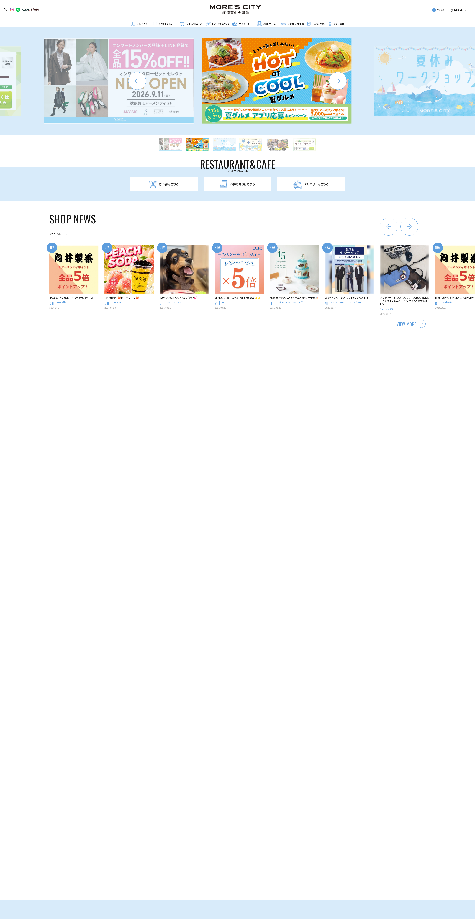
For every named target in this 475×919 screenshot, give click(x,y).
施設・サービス (270, 23)
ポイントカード (246, 23)
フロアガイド (143, 23)
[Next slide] (338, 81)
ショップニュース (194, 23)
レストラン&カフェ (220, 23)
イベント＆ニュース (167, 23)
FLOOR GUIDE (233, 622)
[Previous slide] (137, 81)
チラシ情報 (338, 23)
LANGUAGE (458, 10)
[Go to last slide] (388, 227)
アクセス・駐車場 (296, 23)
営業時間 (441, 10)
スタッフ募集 (319, 23)
